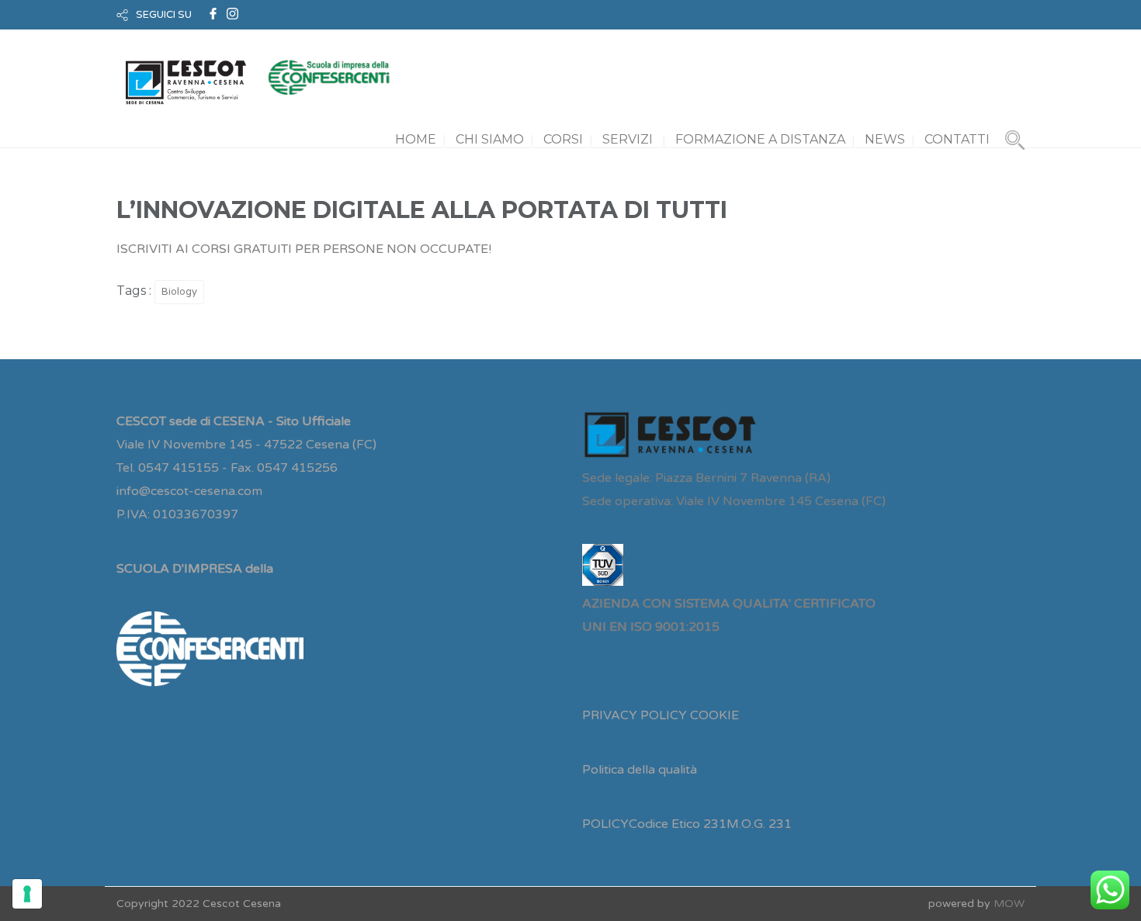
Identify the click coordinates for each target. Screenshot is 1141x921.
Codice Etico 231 (678, 824)
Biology (179, 292)
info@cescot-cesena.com (189, 491)
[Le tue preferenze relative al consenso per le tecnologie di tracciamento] (27, 894)
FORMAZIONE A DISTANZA (760, 139)
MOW (1009, 903)
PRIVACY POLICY (634, 715)
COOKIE (714, 715)
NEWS (885, 139)
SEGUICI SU (164, 15)
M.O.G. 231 (759, 824)
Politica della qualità (639, 769)
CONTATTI (957, 139)
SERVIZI (627, 139)
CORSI (563, 139)
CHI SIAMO (490, 139)
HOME (415, 139)
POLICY (605, 824)
